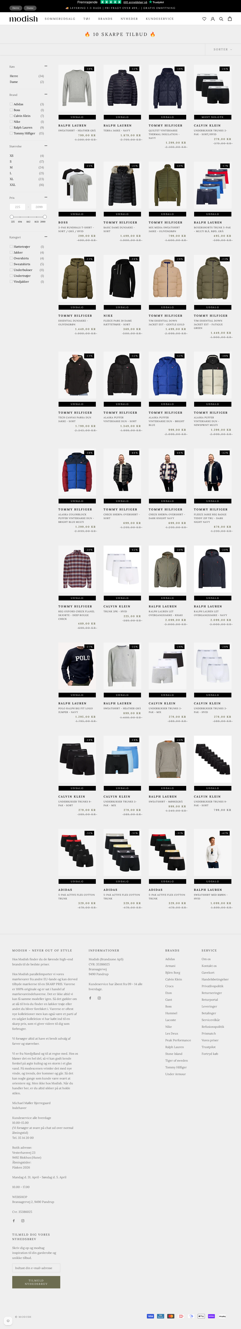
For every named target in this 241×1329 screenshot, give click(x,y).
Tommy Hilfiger (176, 1067)
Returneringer (212, 993)
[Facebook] (13, 1220)
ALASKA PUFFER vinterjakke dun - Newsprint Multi (206, 421)
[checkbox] (27, 76)
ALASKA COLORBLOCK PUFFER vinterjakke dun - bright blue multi (76, 518)
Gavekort (208, 972)
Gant (168, 999)
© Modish (23, 1316)
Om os (206, 959)
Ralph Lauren (174, 1047)
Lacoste (170, 1020)
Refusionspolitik (213, 1027)
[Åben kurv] (230, 19)
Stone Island (173, 1054)
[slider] (12, 217)
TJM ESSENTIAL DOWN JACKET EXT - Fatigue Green (208, 324)
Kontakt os (209, 966)
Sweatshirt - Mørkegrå (166, 801)
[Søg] (221, 19)
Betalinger (209, 1013)
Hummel (171, 1013)
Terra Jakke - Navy (117, 130)
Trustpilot (209, 1047)
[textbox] (17, 207)
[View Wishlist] (204, 18)
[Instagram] (22, 1220)
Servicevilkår (211, 1020)
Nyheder (129, 18)
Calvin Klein (173, 979)
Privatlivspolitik (212, 986)
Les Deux (171, 1033)
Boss (168, 1006)
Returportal (210, 999)
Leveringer (209, 1006)
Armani (170, 966)
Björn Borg (172, 972)
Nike (168, 1027)
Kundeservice (160, 18)
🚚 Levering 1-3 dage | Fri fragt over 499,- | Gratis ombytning (121, 8)
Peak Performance (178, 1040)
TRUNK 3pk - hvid (115, 611)
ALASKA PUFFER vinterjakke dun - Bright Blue (167, 421)
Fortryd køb (210, 1054)
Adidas (170, 959)
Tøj (86, 18)
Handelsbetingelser (215, 979)
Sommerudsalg (60, 18)
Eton (168, 993)
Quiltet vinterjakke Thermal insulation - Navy (164, 134)
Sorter (221, 49)
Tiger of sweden (176, 1060)
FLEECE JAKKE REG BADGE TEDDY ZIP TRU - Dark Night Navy (210, 518)
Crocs (169, 986)
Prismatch (209, 1033)
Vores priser (210, 1040)
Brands (105, 18)
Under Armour (175, 1074)
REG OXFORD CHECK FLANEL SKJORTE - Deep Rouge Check (76, 615)
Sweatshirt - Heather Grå (77, 130)
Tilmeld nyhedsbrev (36, 1282)
